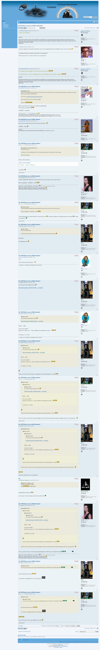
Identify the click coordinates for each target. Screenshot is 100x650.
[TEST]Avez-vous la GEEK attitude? (30, 26)
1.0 (59, 647)
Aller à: (77, 631)
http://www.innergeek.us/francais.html (34, 96)
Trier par (64, 625)
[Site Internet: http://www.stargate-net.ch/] (81, 160)
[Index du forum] (50, 19)
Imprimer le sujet (94, 22)
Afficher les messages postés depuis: (49, 625)
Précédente (21, 625)
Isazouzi (22, 177)
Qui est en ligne (22, 635)
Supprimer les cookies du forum (73, 641)
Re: (19, 478)
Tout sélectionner (26, 162)
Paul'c (22, 226)
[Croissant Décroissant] (75, 625)
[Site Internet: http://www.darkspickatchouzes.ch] (81, 107)
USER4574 (83, 98)
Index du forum (23, 22)
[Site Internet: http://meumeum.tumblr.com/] (81, 499)
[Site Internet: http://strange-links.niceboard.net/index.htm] (81, 42)
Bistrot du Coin (32, 22)
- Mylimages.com (63, 645)
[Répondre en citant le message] (76, 30)
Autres (27, 22)
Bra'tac (22, 46)
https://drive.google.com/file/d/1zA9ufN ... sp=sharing (31, 287)
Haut (97, 44)
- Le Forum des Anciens (63, 646)
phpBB (53, 643)
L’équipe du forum (62, 641)
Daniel (22, 257)
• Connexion (5, 27)
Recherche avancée (94, 18)
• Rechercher (5, 24)
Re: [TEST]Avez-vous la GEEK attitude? (29, 86)
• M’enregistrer (6, 25)
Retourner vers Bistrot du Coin (24, 631)
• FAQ (4, 23)
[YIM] (81, 277)
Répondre (20, 27)
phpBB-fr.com (60, 644)
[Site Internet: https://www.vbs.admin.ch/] (81, 251)
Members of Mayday (25, 480)
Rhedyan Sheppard (24, 30)
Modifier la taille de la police (96, 22)
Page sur (92, 27)
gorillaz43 (83, 150)
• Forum (4, 22)
